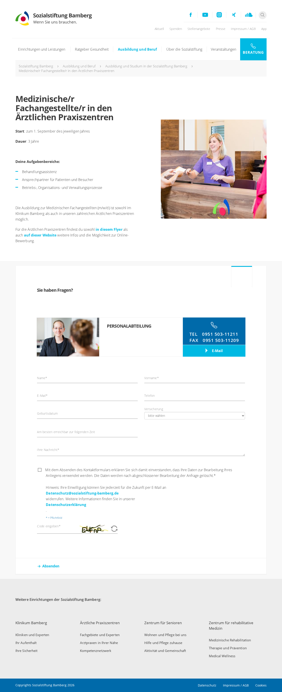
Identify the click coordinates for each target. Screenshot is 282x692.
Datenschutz (207, 685)
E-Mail (217, 350)
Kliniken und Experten (32, 635)
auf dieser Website (40, 235)
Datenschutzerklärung (66, 504)
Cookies (261, 685)
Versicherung (153, 409)
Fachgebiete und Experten (100, 635)
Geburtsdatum (47, 413)
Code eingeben (49, 526)
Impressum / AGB (243, 29)
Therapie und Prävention (228, 648)
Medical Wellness (222, 656)
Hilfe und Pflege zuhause (163, 642)
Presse (221, 29)
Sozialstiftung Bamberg (36, 66)
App (264, 29)
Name (42, 378)
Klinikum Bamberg (31, 622)
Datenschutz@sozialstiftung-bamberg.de (82, 493)
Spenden (175, 29)
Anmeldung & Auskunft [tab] (242, 279)
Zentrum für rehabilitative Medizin (231, 625)
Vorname (151, 378)
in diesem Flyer (109, 229)
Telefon (149, 395)
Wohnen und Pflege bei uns (165, 635)
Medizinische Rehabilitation (230, 640)
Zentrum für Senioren (163, 622)
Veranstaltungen (223, 49)
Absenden (50, 566)
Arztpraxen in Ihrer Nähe (99, 642)
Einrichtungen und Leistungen (41, 49)
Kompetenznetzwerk (95, 650)
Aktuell (159, 29)
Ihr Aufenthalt (26, 642)
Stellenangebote (198, 29)
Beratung (253, 52)
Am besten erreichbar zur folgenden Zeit (66, 432)
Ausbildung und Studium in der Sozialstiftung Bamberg (146, 66)
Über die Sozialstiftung (184, 49)
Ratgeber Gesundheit (92, 49)
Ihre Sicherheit (26, 650)
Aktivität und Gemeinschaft (165, 650)
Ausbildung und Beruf (137, 49)
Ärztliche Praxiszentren (100, 622)
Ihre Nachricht (48, 449)
